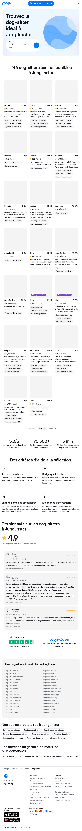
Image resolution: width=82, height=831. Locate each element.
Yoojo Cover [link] (59, 781)
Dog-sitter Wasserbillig (51, 703)
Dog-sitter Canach (49, 712)
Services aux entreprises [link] (64, 786)
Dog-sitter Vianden (11, 712)
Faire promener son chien (28, 756)
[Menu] (78, 3)
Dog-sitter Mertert (49, 700)
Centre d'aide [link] (60, 778)
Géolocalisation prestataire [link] (39, 797)
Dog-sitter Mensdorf (50, 686)
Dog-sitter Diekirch (11, 686)
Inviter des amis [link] (35, 792)
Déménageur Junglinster (54, 730)
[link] (15, 104)
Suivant (51, 428)
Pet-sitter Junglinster (62, 734)
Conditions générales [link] (62, 792)
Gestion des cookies (62, 800)
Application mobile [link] (36, 784)
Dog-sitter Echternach (50, 680)
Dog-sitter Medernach (13, 697)
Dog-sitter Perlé (10, 709)
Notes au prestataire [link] (37, 800)
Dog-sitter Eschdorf (49, 671)
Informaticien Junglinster (13, 738)
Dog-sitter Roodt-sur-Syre (52, 689)
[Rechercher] (36, 45)
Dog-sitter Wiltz (48, 674)
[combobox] (14, 45)
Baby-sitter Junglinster (41, 734)
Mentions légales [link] (61, 797)
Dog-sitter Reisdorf (11, 692)
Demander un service (42, 3)
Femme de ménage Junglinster (15, 734)
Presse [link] (57, 789)
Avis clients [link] (33, 789)
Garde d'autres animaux (52, 756)
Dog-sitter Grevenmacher (52, 692)
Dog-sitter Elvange (11, 703)
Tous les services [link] (26, 827)
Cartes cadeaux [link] (35, 795)
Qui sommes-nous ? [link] (36, 803)
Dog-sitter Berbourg (50, 697)
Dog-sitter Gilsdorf (11, 683)
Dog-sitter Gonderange (51, 695)
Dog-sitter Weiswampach (14, 677)
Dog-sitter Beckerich (12, 700)
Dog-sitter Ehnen (49, 706)
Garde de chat (9, 756)
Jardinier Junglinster (32, 730)
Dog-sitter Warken (11, 689)
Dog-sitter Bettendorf (12, 680)
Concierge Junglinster (36, 738)
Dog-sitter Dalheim (49, 709)
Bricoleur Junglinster (11, 730)
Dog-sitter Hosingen (12, 674)
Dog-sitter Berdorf (49, 677)
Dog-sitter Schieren (12, 695)
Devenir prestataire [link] (36, 781)
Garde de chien (72, 756)
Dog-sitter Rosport (49, 683)
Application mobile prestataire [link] (40, 786)
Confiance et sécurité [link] (62, 784)
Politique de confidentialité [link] (64, 795)
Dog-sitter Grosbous (12, 706)
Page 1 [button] (41, 428)
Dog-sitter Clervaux (12, 671)
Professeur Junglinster (57, 738)
